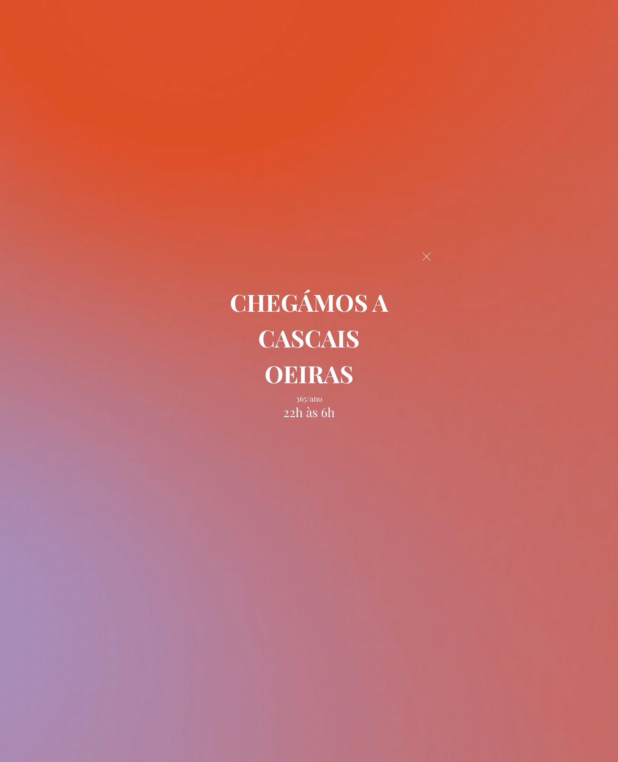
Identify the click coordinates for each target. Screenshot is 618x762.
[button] (426, 256)
